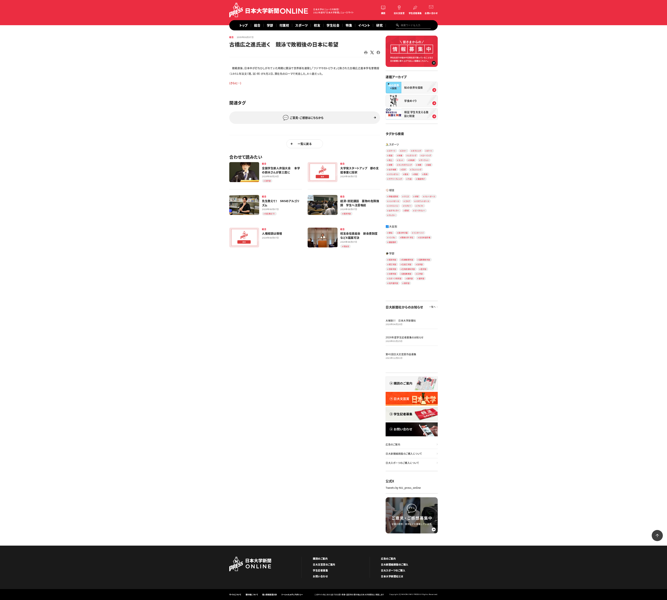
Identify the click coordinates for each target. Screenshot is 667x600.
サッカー (392, 215)
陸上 (391, 160)
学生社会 (333, 25)
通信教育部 (406, 273)
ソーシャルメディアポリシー (292, 594)
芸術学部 (392, 269)
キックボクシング (405, 165)
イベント (364, 25)
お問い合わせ (431, 13)
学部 (270, 25)
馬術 (425, 174)
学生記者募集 (415, 13)
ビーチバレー (420, 210)
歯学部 (421, 278)
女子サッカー (394, 210)
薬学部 (410, 278)
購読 (383, 13)
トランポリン (394, 174)
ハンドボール (394, 201)
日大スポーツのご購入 (393, 570)
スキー (404, 150)
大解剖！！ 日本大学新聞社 (401, 320)
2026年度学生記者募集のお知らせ (404, 337)
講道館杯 (392, 242)
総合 (257, 25)
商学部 (407, 283)
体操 (400, 155)
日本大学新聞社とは (392, 576)
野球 (407, 210)
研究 (379, 25)
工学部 (420, 273)
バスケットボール (422, 201)
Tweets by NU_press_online (403, 488)
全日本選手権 (424, 237)
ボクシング (417, 150)
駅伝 (391, 232)
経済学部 (392, 259)
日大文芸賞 (399, 13)
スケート (392, 150)
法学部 (420, 264)
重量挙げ (421, 179)
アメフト (420, 206)
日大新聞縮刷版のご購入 (394, 564)
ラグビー (407, 206)
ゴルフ (407, 201)
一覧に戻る (305, 144)
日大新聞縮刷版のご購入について (404, 453)
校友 (317, 25)
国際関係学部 (424, 259)
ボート (429, 150)
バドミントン (393, 206)
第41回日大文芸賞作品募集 (401, 354)
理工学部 (392, 264)
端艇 (429, 165)
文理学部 (392, 273)
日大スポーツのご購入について (402, 462)
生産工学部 (406, 264)
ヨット (400, 160)
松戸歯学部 (393, 283)
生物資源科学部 (408, 269)
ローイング (426, 155)
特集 (349, 25)
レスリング (412, 155)
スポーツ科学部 (395, 278)
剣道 (416, 174)
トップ (243, 25)
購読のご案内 (320, 558)
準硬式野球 (393, 196)
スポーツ (301, 25)
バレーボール (430, 196)
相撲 (419, 165)
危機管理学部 (407, 259)
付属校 (284, 25)
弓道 (409, 179)
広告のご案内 (393, 444)
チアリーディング (395, 179)
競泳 (406, 174)
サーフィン (425, 160)
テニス (406, 196)
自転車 (412, 160)
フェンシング (416, 169)
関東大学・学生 (407, 237)
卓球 (417, 196)
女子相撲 (392, 169)
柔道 (391, 155)
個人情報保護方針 (269, 594)
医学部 (423, 269)
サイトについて (235, 594)
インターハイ (419, 232)
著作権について (252, 594)
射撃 (391, 165)
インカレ (392, 237)
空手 (404, 169)
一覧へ (432, 306)
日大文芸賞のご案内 (324, 564)
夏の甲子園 (403, 232)
